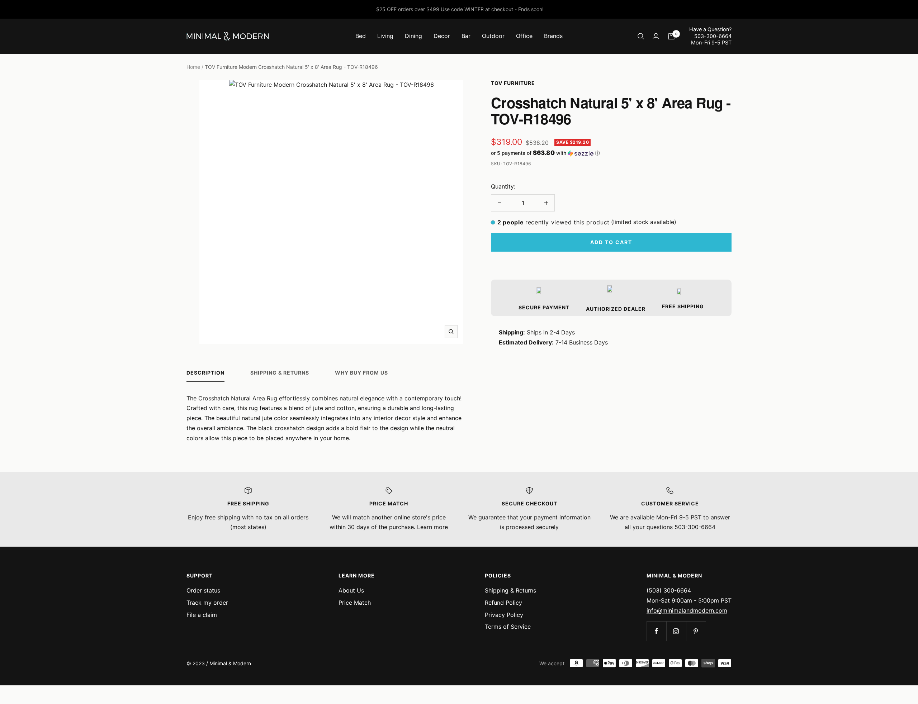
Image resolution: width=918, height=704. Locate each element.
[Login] (656, 36)
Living (385, 35)
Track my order (207, 602)
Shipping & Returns (279, 373)
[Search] (641, 36)
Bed (360, 35)
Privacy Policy (504, 614)
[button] (611, 153)
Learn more (432, 527)
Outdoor (493, 35)
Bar (466, 35)
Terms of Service (508, 626)
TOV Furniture (513, 83)
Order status (203, 590)
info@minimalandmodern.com (687, 610)
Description (205, 373)
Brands (553, 35)
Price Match (355, 602)
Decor (442, 35)
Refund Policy (503, 602)
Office (524, 35)
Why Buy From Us (361, 373)
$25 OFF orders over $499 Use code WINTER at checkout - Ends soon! (460, 9)
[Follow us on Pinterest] (696, 631)
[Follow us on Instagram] (676, 631)
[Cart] (671, 36)
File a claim (201, 614)
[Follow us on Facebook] (656, 631)
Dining (413, 35)
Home (193, 67)
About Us (351, 590)
